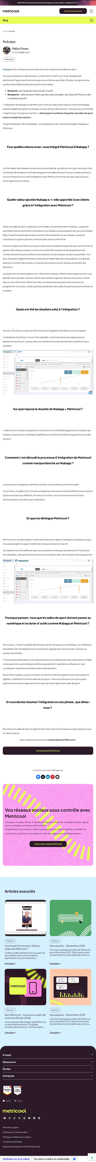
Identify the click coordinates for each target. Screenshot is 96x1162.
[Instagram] (9, 1118)
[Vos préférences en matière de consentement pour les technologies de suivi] (92, 1158)
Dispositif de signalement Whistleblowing (21, 1146)
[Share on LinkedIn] (48, 777)
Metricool (9, 59)
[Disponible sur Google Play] (20, 1101)
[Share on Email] (57, 777)
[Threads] (24, 1118)
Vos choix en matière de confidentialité (52, 1159)
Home (5, 31)
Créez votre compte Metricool (48, 844)
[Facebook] (5, 1118)
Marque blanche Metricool (48, 750)
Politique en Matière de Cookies (17, 1137)
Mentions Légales (10, 1127)
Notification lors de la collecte (16, 1159)
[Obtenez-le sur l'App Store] (9, 1101)
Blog (5, 20)
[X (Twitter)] (19, 1118)
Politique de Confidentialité (15, 1132)
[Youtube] (29, 1118)
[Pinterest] (39, 1118)
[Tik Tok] (14, 1118)
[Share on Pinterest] (52, 777)
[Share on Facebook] (38, 777)
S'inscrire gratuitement (73, 11)
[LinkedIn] (34, 1118)
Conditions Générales (12, 1141)
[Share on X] (43, 777)
